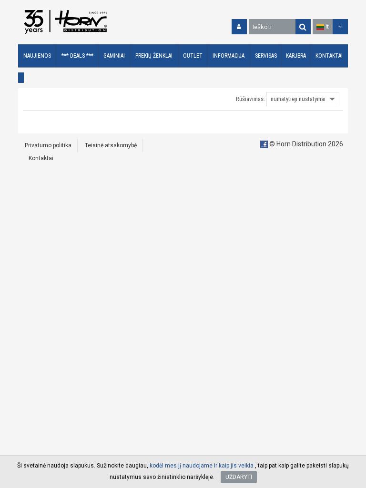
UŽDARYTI (238, 477)
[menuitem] (37, 56)
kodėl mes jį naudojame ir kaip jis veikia (202, 465)
